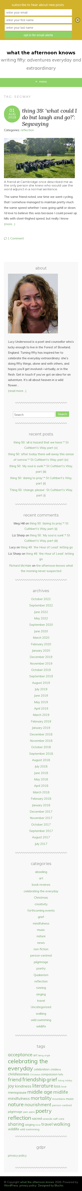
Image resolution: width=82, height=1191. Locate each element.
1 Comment (16, 238)
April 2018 (41, 786)
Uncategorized (41, 1007)
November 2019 (41, 663)
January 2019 (41, 728)
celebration (42, 1069)
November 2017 (41, 818)
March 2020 (41, 637)
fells (60, 1074)
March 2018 (41, 792)
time (38, 1124)
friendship (34, 1079)
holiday (68, 1080)
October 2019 (41, 670)
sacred (37, 1118)
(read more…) (17, 391)
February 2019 (41, 721)
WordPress (11, 1185)
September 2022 (41, 605)
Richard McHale (20, 565)
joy (11, 1086)
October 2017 (41, 824)
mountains (58, 1098)
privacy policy (17, 1155)
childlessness (18, 1074)
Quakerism (41, 975)
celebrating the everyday (41, 891)
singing (41, 994)
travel (41, 1001)
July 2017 (41, 844)
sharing (16, 1124)
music (41, 930)
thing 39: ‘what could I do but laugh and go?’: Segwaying (49, 117)
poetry (41, 968)
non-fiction (41, 949)
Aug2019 (12, 115)
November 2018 (41, 741)
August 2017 (41, 837)
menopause (17, 1092)
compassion (49, 1074)
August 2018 (41, 760)
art (41, 878)
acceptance (20, 1054)
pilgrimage (41, 962)
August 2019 (41, 683)
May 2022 (41, 618)
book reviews (41, 884)
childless (55, 1069)
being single (44, 1055)
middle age (39, 1092)
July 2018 (41, 766)
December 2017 (41, 811)
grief (41, 917)
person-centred (41, 955)
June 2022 (41, 612)
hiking (61, 1080)
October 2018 (41, 747)
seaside (47, 1118)
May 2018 (41, 779)
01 (12, 110)
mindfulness (41, 923)
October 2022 (41, 599)
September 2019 (41, 676)
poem (25, 1112)
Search (62, 414)
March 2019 (41, 715)
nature (41, 936)
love (63, 1086)
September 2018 (41, 754)
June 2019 (41, 695)
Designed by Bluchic (50, 1185)
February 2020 (41, 644)
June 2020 (41, 631)
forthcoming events (41, 910)
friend (14, 1079)
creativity (41, 904)
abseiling (41, 872)
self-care (58, 1118)
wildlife (41, 1026)
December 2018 (41, 734)
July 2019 (41, 689)
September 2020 (41, 625)
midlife (60, 1092)
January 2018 (41, 805)
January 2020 (41, 650)
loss (57, 1086)
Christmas (41, 897)
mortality (41, 1098)
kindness (23, 1086)
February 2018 (41, 799)
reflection (27, 130)
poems (32, 1112)
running (41, 988)
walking (41, 1013)
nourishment (37, 1104)
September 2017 (41, 831)
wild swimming (41, 1020)
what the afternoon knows (41, 53)
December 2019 (41, 657)
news (41, 943)
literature (42, 1086)
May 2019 (41, 702)
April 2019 (41, 708)
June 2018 (41, 773)
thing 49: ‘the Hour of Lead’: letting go (47, 547)
